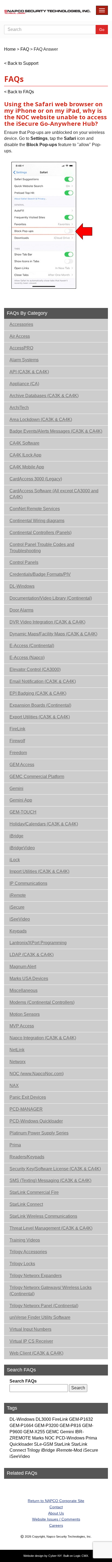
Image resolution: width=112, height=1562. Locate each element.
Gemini (16, 788)
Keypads (18, 931)
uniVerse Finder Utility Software (40, 1317)
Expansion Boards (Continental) (40, 705)
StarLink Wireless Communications (43, 1216)
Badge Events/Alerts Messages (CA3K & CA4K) (56, 431)
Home (10, 49)
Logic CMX (81, 1555)
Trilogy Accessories (28, 1251)
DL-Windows (22, 586)
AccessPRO (21, 348)
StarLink (62, 1444)
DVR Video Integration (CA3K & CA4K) (47, 622)
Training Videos (25, 1240)
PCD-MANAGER (26, 1109)
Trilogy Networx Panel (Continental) (44, 1305)
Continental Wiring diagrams (37, 520)
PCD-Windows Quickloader (36, 1121)
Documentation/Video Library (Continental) (51, 598)
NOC (50, 1438)
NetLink (17, 1049)
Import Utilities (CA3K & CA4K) (39, 871)
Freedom (18, 752)
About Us (56, 1513)
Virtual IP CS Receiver (31, 1341)
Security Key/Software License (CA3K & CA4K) (55, 1168)
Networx (18, 1061)
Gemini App (21, 800)
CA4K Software (24, 443)
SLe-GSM (43, 1444)
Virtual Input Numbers (30, 1329)
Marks (38, 1438)
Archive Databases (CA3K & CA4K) (44, 395)
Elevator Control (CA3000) (35, 669)
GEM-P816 (70, 1425)
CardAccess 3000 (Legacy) (36, 479)
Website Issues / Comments (56, 1519)
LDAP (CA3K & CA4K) (32, 954)
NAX (14, 1085)
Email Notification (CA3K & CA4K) (43, 681)
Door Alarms (21, 610)
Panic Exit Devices (28, 1097)
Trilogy (33, 1450)
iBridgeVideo (22, 848)
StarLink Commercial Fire (34, 1192)
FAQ (24, 49)
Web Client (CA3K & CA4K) (36, 1353)
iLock (15, 859)
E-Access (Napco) (27, 657)
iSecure (17, 907)
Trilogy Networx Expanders (36, 1275)
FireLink (17, 729)
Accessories (21, 324)
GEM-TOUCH (23, 812)
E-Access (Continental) (32, 645)
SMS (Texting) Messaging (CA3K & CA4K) (50, 1180)
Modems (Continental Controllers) (42, 1002)
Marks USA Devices (29, 978)
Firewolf (17, 740)
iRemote (18, 895)
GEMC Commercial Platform (37, 776)
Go (101, 29)
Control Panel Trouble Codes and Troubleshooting (42, 547)
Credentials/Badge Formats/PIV (40, 574)
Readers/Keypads (27, 1157)
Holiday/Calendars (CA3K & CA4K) (44, 824)
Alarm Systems (24, 360)
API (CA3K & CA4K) (29, 371)
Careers (56, 1525)
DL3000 (43, 1419)
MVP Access (22, 1026)
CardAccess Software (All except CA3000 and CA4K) (54, 493)
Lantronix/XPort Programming (38, 942)
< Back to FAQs (19, 91)
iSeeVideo (20, 919)
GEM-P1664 (21, 1425)
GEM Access (22, 764)
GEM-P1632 (81, 1419)
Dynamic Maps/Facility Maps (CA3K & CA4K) (53, 634)
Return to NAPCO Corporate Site (56, 1501)
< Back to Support (21, 63)
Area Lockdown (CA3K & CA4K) (41, 419)
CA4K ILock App (25, 455)
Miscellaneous (24, 990)
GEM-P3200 (46, 1425)
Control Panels (24, 562)
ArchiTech (19, 407)
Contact (56, 1507)
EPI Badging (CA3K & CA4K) (38, 693)
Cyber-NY (55, 1555)
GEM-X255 (34, 1431)
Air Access (20, 336)
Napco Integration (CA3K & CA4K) (43, 1038)
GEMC (52, 1431)
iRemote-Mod (69, 1450)
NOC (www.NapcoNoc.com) (37, 1073)
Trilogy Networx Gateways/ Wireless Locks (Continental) (51, 1290)
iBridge (16, 836)
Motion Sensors (25, 1014)
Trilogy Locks (22, 1263)
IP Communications (28, 883)
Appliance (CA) (24, 383)
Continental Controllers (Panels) (40, 532)
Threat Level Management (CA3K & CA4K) (51, 1228)
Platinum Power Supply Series (39, 1133)
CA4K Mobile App (27, 467)
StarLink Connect (26, 1204)
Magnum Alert (23, 966)
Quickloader (21, 1444)
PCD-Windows (70, 1438)
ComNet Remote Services (35, 508)
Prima (15, 1145)
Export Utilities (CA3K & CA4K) (40, 717)
